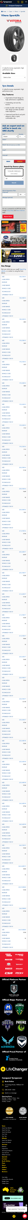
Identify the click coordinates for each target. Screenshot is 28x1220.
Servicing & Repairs (7, 1150)
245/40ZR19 (22, 866)
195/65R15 (22, 404)
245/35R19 (22, 845)
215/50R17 (22, 615)
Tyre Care (4, 1134)
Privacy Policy (10, 210)
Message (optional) (7, 197)
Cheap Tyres (5, 1183)
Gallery (4, 1167)
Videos (4, 1169)
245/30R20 (22, 908)
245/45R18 (22, 824)
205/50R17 (22, 573)
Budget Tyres (5, 1181)
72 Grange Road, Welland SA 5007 (14, 1085)
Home (4, 11)
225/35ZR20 (22, 887)
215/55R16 (22, 531)
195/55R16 (22, 446)
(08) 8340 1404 (10, 1090)
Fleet (3, 1163)
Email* (4, 150)
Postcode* (5, 155)
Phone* (11, 145)
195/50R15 (22, 340)
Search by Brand (6, 1132)
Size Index (4, 1177)
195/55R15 (22, 362)
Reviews (4, 1171)
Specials (4, 1157)
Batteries (4, 1146)
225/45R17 (22, 657)
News (4, 1165)
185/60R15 (22, 298)
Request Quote (8, 216)
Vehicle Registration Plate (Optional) (9, 191)
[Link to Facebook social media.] (14, 1216)
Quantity (21, 134)
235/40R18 (22, 782)
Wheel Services (6, 1155)
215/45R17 (22, 594)
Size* (3, 134)
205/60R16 (22, 510)
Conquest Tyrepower (15, 5)
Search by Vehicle (7, 1128)
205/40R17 (22, 552)
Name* (4, 139)
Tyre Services (5, 1152)
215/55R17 (22, 636)
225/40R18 (22, 741)
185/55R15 (22, 277)
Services (4, 1144)
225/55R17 (22, 699)
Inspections (5, 1148)
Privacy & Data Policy (11, 1212)
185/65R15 (22, 319)
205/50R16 (22, 467)
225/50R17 (22, 677)
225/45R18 (22, 761)
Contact (4, 1159)
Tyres (3, 1126)
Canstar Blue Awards (7, 1179)
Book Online (6, 1161)
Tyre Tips (4, 1136)
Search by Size (6, 1130)
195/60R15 (22, 383)
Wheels (4, 1138)
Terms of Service (20, 210)
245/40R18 (22, 803)
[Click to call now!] (18, 2)
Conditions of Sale (21, 1212)
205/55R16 (22, 489)
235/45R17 (22, 720)
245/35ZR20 (22, 930)
